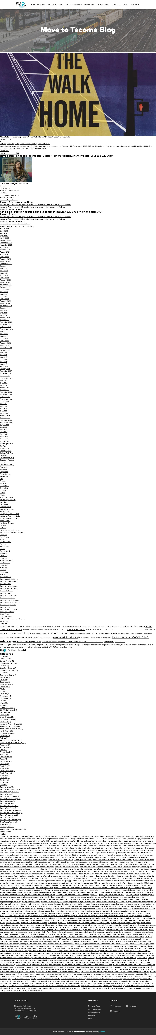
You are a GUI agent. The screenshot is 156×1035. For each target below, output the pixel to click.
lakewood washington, (70, 897)
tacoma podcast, (55, 965)
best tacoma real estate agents (52, 626)
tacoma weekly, (101, 974)
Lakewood (4, 504)
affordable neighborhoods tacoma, (85, 841)
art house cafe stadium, (144, 841)
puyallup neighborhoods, (39, 937)
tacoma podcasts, (69, 965)
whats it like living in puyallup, (65, 988)
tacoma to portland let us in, (139, 972)
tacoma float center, (74, 958)
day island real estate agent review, (13, 862)
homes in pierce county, (68, 883)
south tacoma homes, (104, 946)
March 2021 (4, 315)
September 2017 (6, 378)
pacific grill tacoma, (13, 927)
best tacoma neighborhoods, (45, 850)
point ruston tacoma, (32, 934)
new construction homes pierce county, (123, 920)
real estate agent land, (72, 937)
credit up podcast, (140, 860)
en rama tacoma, (65, 869)
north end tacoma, (74, 923)
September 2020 (6, 329)
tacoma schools (120, 642)
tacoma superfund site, (105, 972)
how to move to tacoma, (22, 890)
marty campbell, (145, 902)
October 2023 (5, 266)
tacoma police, (81, 965)
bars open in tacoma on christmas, (45, 843)
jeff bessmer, (145, 895)
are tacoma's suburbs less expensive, (122, 841)
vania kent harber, (96, 981)
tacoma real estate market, (133, 967)
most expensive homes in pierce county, (21, 911)
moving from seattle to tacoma (39, 633)
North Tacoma (5, 188)
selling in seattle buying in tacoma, (75, 941)
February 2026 (5, 240)
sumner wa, (19, 953)
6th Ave (3, 446)
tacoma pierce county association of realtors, (32, 965)
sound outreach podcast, (52, 944)
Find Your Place (94, 1006)
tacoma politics (107, 637)
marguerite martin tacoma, (101, 902)
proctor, (109, 934)
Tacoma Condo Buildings (9, 579)
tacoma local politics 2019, (22, 962)
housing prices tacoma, (21, 885)
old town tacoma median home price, (71, 925)
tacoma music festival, (87, 962)
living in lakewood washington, (54, 899)
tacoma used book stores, (15, 974)
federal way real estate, (135, 869)
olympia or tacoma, (92, 925)
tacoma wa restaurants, (49, 974)
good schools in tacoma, (60, 878)
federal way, (122, 869)
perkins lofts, (78, 927)
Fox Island (3, 483)
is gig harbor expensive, (125, 892)
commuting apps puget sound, (86, 857)
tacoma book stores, (140, 953)
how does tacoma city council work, (65, 885)
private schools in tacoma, (50, 934)
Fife (1, 479)
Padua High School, (28, 927)
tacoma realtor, (142, 969)
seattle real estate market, (34, 941)
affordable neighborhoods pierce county (14, 626)
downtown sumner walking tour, (55, 864)
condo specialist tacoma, (83, 860)
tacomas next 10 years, (28, 976)
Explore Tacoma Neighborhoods (80, 4)
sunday (90, 836)
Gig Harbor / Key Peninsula (9, 195)
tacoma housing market (30, 637)
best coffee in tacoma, (48, 846)
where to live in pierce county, (87, 988)
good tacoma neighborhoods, (80, 878)
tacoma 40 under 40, (62, 953)
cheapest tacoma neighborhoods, (89, 855)
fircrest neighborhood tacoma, (92, 871)
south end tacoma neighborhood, (142, 944)
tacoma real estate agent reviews (29, 642)
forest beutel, (16, 874)
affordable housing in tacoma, (31, 841)
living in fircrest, (37, 899)
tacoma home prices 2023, (58, 960)
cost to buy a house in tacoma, (104, 860)
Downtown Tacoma (7, 460)
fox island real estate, (87, 874)
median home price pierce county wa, (99, 904)
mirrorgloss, (50, 909)
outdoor (57, 836)
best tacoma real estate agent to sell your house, (97, 850)
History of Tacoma (6, 497)
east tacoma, (15, 867)
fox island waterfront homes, (136, 874)
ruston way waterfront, (80, 939)
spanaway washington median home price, (132, 948)
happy (31, 836)
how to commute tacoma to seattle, (83, 888)
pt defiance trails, (23, 937)
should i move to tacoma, (97, 941)
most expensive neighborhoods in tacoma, (51, 911)
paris (63, 836)
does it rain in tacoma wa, (70, 862)
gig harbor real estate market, (140, 876)
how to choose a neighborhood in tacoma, (54, 888)
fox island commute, (36, 874)
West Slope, (4, 986)
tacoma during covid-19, (126, 955)
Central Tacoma (5, 186)
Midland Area (4, 511)
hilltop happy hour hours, (71, 881)
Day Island (3, 455)
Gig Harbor (4, 488)
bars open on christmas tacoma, (112, 843)
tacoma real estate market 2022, (52, 969)
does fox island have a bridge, (50, 862)
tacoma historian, (130, 958)
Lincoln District (5, 507)
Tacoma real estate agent (9, 600)
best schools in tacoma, (145, 848)
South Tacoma (5, 563)
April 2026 (4, 236)
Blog (126, 4)
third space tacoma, (94, 979)
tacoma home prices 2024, (78, 960)
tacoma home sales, (95, 960)
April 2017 (3, 383)
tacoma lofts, (37, 962)
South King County (6, 560)
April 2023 (4, 275)
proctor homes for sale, (120, 934)
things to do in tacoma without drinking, (72, 979)
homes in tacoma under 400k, (88, 883)
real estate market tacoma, (90, 937)
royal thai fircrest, (59, 939)
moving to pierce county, (128, 913)
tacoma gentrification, (116, 958)
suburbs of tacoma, (7, 953)
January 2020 (5, 345)
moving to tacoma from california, (12, 916)
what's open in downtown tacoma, (12, 988)
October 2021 (5, 308)
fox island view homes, (117, 874)
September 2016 (6, 399)
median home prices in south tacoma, (107, 906)
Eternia (89, 1031)
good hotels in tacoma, (19, 878)
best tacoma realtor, (147, 850)
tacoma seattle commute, (58, 972)
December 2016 (6, 392)
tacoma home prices (14, 637)
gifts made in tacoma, (51, 876)
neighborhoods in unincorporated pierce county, (49, 920)
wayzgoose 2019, (139, 983)
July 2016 (3, 404)
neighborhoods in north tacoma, (130, 918)
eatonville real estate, (88, 867)
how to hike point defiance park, (130, 888)
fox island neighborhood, (70, 874)
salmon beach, (94, 939)
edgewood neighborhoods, (21, 869)
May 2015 (3, 432)
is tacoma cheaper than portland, (32, 895)
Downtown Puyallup (7, 458)
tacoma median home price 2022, (54, 962)
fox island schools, (102, 874)
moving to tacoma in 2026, (98, 916)
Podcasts (116, 4)
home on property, (13, 883)
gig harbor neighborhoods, (76, 876)
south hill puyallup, (6, 946)
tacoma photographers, (143, 962)
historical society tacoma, (138, 881)
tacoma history (3, 637)
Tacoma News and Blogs (28, 144)
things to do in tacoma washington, (21, 979)
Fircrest (3, 481)
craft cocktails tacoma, (124, 860)
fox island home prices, (52, 874)
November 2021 (6, 306)
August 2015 (4, 425)
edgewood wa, (53, 869)
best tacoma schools (69, 626)
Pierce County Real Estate (9, 530)
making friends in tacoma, (31, 902)
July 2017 (3, 380)
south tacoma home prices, (86, 946)
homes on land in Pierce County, (122, 883)
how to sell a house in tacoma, (132, 890)
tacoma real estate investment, (111, 967)
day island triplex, (32, 862)
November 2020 (6, 324)
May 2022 (3, 294)
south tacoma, (70, 946)
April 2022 (4, 296)
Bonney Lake (4, 448)
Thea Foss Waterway (7, 612)
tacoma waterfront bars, (67, 974)
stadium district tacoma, (88, 951)
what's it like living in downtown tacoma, (140, 986)
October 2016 (5, 397)
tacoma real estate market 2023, (77, 969)
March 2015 (4, 437)
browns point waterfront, (57, 853)
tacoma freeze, (102, 958)
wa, (18, 983)
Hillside (2, 493)
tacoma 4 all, (49, 953)
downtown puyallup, (141, 862)
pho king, (86, 927)
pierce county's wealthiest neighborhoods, (137, 932)
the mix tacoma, (75, 976)
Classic (2, 836)
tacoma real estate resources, (125, 969)
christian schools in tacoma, (132, 855)
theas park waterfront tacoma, (110, 976)
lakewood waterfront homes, (90, 897)
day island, (150, 860)
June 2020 (4, 334)
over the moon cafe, (122, 925)
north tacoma (95, 633)
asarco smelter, (6, 843)
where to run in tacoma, (125, 988)
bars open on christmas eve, (89, 843)
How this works (38, 4)
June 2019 (3, 355)
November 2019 (6, 348)
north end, (25, 923)
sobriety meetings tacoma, (23, 944)
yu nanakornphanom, (34, 990)
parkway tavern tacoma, (44, 927)
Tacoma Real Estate (7, 598)
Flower (21, 836)
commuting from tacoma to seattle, (135, 857)
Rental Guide (103, 4)
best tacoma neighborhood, (24, 850)
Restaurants (4, 546)
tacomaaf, (4, 976)
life (46, 836)
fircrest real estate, (111, 871)
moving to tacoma (58, 633)
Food (26, 836)
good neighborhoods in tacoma (131, 626)
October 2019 (5, 350)
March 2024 (4, 257)
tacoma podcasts (96, 637)
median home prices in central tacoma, (52, 906)
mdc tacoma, (13, 904)
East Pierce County (7, 198)
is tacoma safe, (62, 895)
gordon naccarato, (98, 878)
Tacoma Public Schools (8, 595)
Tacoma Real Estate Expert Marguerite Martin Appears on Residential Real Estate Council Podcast (35, 205)
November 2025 (6, 245)
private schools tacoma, (97, 934)
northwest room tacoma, (35, 925)
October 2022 (5, 287)
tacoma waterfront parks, (86, 974)
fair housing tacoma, (109, 869)
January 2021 (4, 320)
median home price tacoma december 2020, (21, 906)
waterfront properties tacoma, (121, 983)
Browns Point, (42, 853)
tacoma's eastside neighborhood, (139, 974)
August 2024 (5, 252)
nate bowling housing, (64, 918)
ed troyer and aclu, (125, 867)
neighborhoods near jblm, (99, 920)
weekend (110, 836)
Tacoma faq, (62, 958)
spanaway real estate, (92, 948)
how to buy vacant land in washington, (25, 888)
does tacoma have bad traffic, (91, 862)
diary (7, 836)
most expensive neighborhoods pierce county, (84, 911)
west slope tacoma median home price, (49, 986)
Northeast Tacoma (7, 523)
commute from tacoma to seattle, (62, 857)
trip (101, 836)
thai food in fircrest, (61, 976)
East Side (3, 467)
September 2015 (6, 422)
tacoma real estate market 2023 (95, 642)
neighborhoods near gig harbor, (78, 920)
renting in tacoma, (119, 937)
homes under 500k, (141, 883)
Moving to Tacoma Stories (9, 514)
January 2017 (4, 390)
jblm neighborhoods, (132, 895)
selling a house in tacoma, (53, 941)
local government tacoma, (107, 899)
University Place (6, 617)
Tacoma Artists (5, 577)
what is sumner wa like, (72, 986)
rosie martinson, (47, 939)
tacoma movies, (73, 962)
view (105, 836)
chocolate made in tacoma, (112, 855)
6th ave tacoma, (122, 839)
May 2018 (3, 364)
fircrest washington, (125, 871)
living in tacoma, (71, 899)
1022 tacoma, (145, 836)
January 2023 (5, 282)
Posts (17, 144)
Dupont (2, 462)
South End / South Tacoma (9, 191)
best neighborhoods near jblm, (30, 848)
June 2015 (3, 429)
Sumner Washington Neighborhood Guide (15, 224)
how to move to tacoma (29, 630)
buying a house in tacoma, (127, 853)
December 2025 (6, 243)
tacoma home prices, (20, 960)
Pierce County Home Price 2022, (116, 927)
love (52, 836)
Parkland (3, 144)
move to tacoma (23, 633)
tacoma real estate (122, 637)
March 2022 (4, 299)
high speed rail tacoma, (53, 881)
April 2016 (3, 411)
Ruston (2, 549)
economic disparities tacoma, (107, 867)
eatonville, (59, 867)
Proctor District (5, 542)
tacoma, (41, 953)
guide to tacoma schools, (138, 878)
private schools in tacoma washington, (74, 934)
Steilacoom (4, 572)
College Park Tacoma (7, 453)
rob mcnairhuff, (12, 939)
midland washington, (38, 909)
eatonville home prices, (71, 867)
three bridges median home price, (114, 979)
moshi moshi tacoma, (63, 909)
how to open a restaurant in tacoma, (73, 890)
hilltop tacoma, (123, 881)
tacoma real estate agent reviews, (47, 967)
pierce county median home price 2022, (68, 930)
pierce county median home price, (41, 930)
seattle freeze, (18, 941)
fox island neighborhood (98, 626)
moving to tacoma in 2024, (78, 916)
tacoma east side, (142, 955)
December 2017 (6, 371)
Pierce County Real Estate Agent (12, 532)
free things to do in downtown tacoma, (28, 876)
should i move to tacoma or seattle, (120, 941)
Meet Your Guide (55, 4)
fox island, (25, 874)
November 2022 (6, 285)
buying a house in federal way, (107, 853)
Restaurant (75, 836)
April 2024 (4, 254)
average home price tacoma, (22, 843)
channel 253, (72, 855)
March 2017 (4, 385)
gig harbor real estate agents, (118, 876)
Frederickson (4, 486)
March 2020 (4, 341)
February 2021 (5, 317)
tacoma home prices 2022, (38, 960)
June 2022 (4, 292)
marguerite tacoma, (118, 902)
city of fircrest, (31, 857)
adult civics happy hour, (136, 839)
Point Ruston (4, 537)
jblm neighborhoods (62, 629)
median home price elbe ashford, (51, 904)
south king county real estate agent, (52, 946)
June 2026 (4, 231)
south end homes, (68, 944)
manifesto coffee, (47, 902)
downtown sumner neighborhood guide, (29, 864)
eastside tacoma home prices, (44, 867)
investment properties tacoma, (105, 892)
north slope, (85, 923)
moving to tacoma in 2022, (58, 916)
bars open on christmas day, (68, 843)
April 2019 (3, 359)
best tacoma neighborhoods (35, 626)
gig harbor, (63, 876)
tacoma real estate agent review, (22, 967)
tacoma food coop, (89, 958)
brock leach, (32, 853)
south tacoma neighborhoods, (145, 946)
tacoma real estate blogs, (90, 967)
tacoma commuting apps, (66, 955)
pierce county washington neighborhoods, (79, 932)
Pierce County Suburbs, (55, 932)
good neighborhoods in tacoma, (39, 878)
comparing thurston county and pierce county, (57, 860)
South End (3, 556)
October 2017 (5, 376)
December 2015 (6, 420)
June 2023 (4, 271)
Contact (135, 4)
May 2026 (3, 233)
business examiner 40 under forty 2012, (81, 853)
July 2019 (3, 352)
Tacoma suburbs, (90, 972)
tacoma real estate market (76, 641)
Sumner (3, 574)
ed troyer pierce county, (141, 867)
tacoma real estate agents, (70, 967)
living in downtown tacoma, (21, 899)
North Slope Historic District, (100, 923)
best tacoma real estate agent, (67, 850)
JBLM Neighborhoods (7, 500)
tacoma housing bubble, (112, 960)
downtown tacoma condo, (91, 864)
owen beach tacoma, (138, 925)
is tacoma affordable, (12, 895)
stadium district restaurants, (68, 951)
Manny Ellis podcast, (70, 902)
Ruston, (69, 939)
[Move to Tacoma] (20, 5)
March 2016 (4, 413)
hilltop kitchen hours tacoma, (90, 881)
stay (86, 836)
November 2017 (6, 373)
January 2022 (5, 303)
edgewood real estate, (39, 869)
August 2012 (4, 441)
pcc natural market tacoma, (63, 927)
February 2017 (5, 387)
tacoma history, (142, 958)
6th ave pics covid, (109, 839)
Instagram (117, 1006)
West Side (3, 193)
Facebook (132, 1006)
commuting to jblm (87, 626)
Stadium (3, 570)
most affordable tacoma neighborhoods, (117, 909)
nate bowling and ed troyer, (46, 918)
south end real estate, (108, 944)
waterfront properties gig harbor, (98, 983)
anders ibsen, (103, 841)
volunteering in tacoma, (8, 983)
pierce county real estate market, (136, 930)
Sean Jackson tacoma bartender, (131, 939)
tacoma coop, (93, 955)
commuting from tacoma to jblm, (109, 857)
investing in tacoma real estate (47, 630)
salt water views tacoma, (109, 939)
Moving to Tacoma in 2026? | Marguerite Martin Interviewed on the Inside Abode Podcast (32, 207)
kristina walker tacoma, (32, 897)
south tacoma (138, 633)
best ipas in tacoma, (89, 846)
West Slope (4, 621)
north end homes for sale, (38, 923)
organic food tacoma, (107, 925)
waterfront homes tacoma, (50, 983)
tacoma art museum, (77, 953)
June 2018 (3, 362)
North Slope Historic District (10, 518)
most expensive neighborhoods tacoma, (116, 911)
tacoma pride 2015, (106, 965)
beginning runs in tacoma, (133, 843)
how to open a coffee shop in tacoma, (46, 890)
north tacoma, (116, 923)
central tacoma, (38, 855)
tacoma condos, (82, 955)
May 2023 (3, 273)
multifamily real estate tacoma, (24, 918)
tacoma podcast (84, 637)
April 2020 (4, 338)
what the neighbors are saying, (114, 986)
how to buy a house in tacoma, (124, 885)
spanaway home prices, (28, 948)
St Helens (3, 567)
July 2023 (3, 268)
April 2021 (3, 313)
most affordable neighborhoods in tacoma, (86, 909)
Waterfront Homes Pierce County (12, 619)
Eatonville (3, 469)
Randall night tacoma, (56, 937)
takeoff (96, 836)
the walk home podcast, (90, 976)
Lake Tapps (4, 502)
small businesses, (140, 941)
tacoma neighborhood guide (46, 637)
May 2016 (3, 409)
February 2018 (5, 369)
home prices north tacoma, (30, 883)
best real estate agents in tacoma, (124, 848)
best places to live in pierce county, (98, 848)
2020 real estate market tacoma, (28, 839)
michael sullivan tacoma (117, 629)
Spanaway (3, 565)
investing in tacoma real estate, (82, 892)
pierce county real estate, (114, 930)
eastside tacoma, (26, 867)
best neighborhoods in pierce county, (132, 846)
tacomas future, (14, 976)
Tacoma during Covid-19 (9, 581)
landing (41, 836)
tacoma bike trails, (125, 953)
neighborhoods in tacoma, (22, 920)
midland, (3, 909)
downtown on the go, (126, 862)
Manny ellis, (58, 902)
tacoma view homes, (33, 974)
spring (81, 836)
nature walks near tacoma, (82, 918)
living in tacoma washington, (87, 899)
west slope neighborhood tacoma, (21, 986)
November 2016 (6, 394)
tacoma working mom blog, (117, 974)
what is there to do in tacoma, (92, 986)
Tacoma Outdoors (6, 591)
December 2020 (6, 322)
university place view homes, (16, 981)
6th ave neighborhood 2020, (91, 839)
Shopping (3, 553)
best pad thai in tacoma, (76, 848)
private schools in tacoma (128, 633)
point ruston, (20, 934)
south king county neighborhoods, (26, 946)
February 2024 (5, 259)
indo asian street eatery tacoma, (44, 892)
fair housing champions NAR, (91, 869)
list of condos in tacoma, (110, 897)
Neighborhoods (94, 1012)
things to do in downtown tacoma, (134, 976)
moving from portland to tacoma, (71, 913)
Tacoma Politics (44, 144)
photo (67, 836)
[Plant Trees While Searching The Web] (78, 94)
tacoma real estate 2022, (137, 965)
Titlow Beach (4, 614)
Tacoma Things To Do (8, 605)
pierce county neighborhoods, (94, 930)
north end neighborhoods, (57, 923)
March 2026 (4, 238)
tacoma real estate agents (53, 642)
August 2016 (4, 401)
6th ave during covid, (72, 839)
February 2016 (5, 415)
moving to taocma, (136, 916)
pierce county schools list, (37, 932)
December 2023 (6, 264)
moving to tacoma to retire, (118, 916)
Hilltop (2, 495)
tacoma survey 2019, (121, 972)
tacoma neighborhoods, (126, 962)
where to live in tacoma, (107, 988)
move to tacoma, (137, 911)
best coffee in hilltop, (32, 846)
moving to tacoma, (144, 913)
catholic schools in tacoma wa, (21, 855)
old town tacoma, (51, 925)
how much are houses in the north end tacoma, (95, 885)
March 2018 (4, 366)
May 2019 (3, 357)
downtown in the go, (110, 862)
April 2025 (4, 247)
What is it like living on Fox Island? (12, 209)
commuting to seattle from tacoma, (27, 860)
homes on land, (104, 883)
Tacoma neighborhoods (8, 586)
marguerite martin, (85, 902)
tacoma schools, (42, 972)
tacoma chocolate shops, (15, 955)
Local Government (6, 509)
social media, (38, 944)
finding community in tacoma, (21, 871)
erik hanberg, (76, 869)
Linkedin (116, 1011)
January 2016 (5, 418)
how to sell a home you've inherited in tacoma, (104, 890)
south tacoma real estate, (9, 948)
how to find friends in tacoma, (107, 888)
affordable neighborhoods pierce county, (57, 841)
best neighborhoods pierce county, (54, 848)
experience (14, 836)
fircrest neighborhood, (73, 871)
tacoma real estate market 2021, (28, 969)
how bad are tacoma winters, (41, 885)
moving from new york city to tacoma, (45, 913)
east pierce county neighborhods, (138, 864)
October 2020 (5, 327)
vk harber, (145, 981)
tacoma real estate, (120, 965)
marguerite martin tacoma (93, 630)
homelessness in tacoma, (49, 883)
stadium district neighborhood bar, (45, 951)
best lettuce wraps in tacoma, (108, 846)
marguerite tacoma (106, 629)
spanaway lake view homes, (47, 948)
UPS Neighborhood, (34, 981)
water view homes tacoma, (30, 983)
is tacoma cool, (50, 895)
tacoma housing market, (130, 960)
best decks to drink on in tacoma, (69, 846)
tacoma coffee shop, (33, 955)
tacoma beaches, (91, 953)
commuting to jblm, (7, 860)
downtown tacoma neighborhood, (113, 864)
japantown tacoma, (105, 895)
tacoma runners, (30, 972)
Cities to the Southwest (9, 200)
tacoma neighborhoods (65, 637)
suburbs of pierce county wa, (140, 951)
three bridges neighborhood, (137, 979)
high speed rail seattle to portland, (32, 881)
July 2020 (3, 331)
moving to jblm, (113, 913)
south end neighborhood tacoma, (87, 944)
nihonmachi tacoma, (13, 923)
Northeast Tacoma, (19, 925)
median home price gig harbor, (74, 904)
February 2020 (5, 343)
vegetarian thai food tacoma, (131, 981)
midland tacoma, (25, 909)
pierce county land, (22, 930)
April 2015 (3, 434)
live (49, 836)
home (36, 836)
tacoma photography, (8, 965)
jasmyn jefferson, (118, 895)
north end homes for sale (84, 633)
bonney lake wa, (22, 853)
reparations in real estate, (135, 937)
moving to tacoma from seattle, (36, 916)
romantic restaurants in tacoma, (29, 939)
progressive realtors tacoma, (140, 934)
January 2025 (5, 250)
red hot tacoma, (107, 937)
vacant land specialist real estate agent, (75, 981)
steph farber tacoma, (104, 951)
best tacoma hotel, (7, 850)
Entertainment (5, 474)
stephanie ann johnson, (120, 951)
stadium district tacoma (146, 633)
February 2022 (5, 301)
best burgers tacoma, (16, 846)
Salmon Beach (5, 551)
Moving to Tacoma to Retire (10, 516)
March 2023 (4, 278)
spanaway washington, (108, 948)
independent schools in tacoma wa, (19, 892)
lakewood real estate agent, (51, 897)
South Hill (3, 558)
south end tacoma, (123, 944)
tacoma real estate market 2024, (101, 969)
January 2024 (5, 261)
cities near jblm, (20, 857)
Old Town (3, 525)
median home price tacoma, (123, 904)
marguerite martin (76, 629)
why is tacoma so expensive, (16, 990)
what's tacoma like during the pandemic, (40, 988)
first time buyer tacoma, (142, 871)
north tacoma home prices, (131, 923)
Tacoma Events (5, 584)
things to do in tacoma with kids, (46, 979)
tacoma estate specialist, (47, 958)
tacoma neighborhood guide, (106, 962)
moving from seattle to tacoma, (95, 913)
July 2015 (3, 427)
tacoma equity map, (31, 958)
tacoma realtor (109, 642)
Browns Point (79, 626)
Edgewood (4, 472)
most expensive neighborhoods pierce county (134, 629)
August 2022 (5, 289)
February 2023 (5, 280)
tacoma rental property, (15, 972)
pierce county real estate (111, 633)
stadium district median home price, (19, 951)
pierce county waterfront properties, (108, 932)
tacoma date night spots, (108, 955)
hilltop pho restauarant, (109, 881)
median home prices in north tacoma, (79, 906)
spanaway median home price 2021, (70, 948)
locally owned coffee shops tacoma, (130, 899)
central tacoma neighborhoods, (55, 855)
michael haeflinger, (128, 906)
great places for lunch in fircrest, (117, 878)
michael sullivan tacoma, (143, 906)
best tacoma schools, (8, 853)
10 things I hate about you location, (127, 836)
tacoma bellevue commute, (108, 953)
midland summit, (12, 909)
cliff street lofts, (43, 857)
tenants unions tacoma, (45, 976)
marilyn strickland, (132, 902)
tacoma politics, (93, 965)
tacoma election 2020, (15, 958)
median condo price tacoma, (28, 904)
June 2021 (3, 310)
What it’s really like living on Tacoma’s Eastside (17, 226)
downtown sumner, (7, 864)
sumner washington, (30, 953)
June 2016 (3, 406)
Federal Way (4, 476)
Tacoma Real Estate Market (10, 602)
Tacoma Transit (5, 607)
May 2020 (3, 336)
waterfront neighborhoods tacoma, (73, 983)
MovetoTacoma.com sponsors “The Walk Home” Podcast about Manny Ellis (35, 137)
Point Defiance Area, (7, 934)
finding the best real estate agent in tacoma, (48, 871)
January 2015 (5, 439)
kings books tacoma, (16, 897)
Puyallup (3, 544)
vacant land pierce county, (50, 981)
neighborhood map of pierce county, (105, 918)
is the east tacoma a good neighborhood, (83, 895)
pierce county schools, (19, 932)
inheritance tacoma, (63, 892)
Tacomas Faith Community (9, 609)
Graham (3, 490)
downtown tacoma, (74, 864)
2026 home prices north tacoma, (52, 839)
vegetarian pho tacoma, (112, 981)
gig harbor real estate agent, (96, 876)
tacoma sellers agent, (76, 972)
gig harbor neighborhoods (111, 626)
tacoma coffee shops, (49, 955)
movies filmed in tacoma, (22, 913)
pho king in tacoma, (97, 927)
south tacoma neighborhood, (123, 946)
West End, (150, 983)
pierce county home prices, (139, 927)
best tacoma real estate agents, (128, 850)
